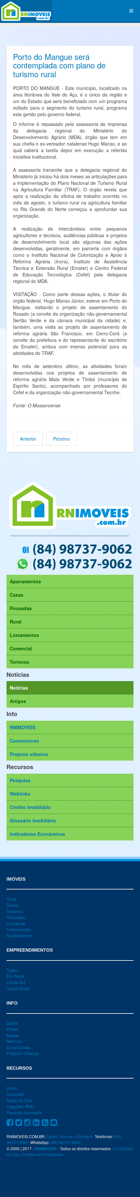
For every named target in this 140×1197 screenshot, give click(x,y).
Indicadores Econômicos (37, 834)
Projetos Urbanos (23, 1053)
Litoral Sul (16, 982)
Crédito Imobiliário (30, 807)
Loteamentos (24, 635)
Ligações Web (20, 1106)
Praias (13, 1029)
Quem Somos (60, 1136)
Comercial (21, 648)
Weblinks (20, 793)
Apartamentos (25, 581)
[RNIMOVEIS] (26, 10)
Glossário (15, 1094)
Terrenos (19, 662)
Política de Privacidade (42, 1154)
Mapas (13, 1035)
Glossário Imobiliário (33, 820)
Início (12, 1088)
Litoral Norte (18, 988)
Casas (16, 594)
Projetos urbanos (29, 754)
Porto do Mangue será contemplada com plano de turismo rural (59, 65)
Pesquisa (20, 780)
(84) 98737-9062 (65, 1142)
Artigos (18, 701)
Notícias (19, 687)
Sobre (12, 1023)
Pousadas (21, 608)
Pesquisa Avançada (24, 1112)
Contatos (84, 1136)
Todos (12, 970)
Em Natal (15, 976)
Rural (15, 621)
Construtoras (24, 740)
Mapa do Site (19, 1100)
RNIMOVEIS (22, 727)
